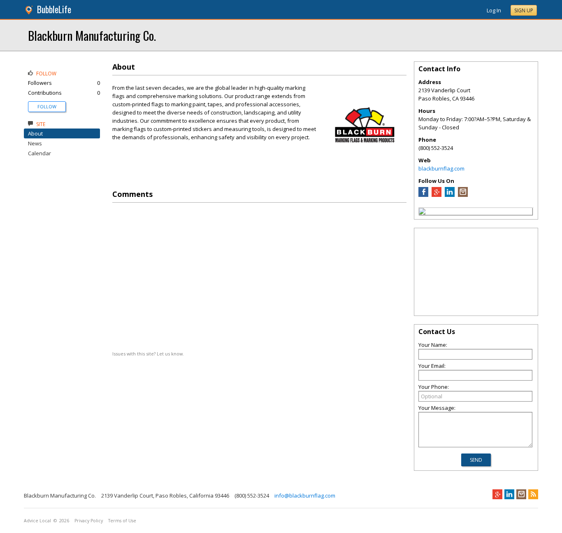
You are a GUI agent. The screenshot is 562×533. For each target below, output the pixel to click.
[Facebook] (423, 195)
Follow (46, 106)
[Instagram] (463, 195)
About (35, 133)
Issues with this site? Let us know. (148, 354)
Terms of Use (122, 521)
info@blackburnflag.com (304, 495)
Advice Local (37, 521)
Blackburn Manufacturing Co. (92, 35)
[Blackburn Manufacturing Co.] (422, 212)
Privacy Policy (88, 521)
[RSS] (533, 494)
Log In (494, 10)
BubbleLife (54, 9)
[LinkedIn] (450, 195)
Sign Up (523, 10)
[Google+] (497, 494)
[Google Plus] (436, 195)
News (35, 143)
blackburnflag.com (441, 168)
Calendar (39, 153)
